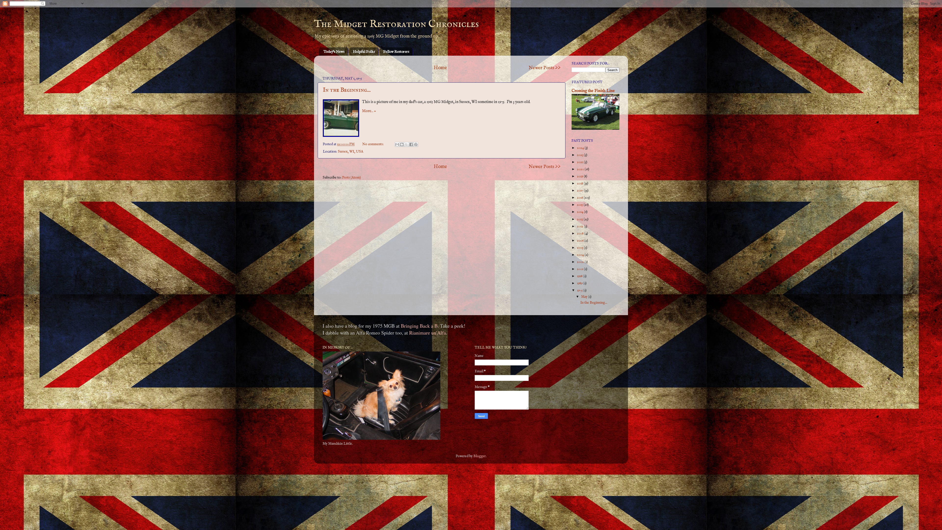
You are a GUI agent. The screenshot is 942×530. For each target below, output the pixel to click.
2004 (581, 255)
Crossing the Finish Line (593, 90)
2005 (580, 248)
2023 (580, 155)
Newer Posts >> (545, 68)
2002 (581, 262)
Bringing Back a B (419, 326)
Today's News (334, 51)
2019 (580, 176)
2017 (580, 190)
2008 (580, 233)
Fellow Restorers (396, 51)
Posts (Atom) (351, 177)
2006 (580, 240)
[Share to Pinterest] (415, 144)
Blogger (479, 456)
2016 (580, 197)
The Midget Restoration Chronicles (396, 24)
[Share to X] (406, 144)
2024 (581, 148)
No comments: (373, 144)
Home (440, 68)
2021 (580, 162)
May (584, 297)
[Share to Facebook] (411, 144)
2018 (580, 183)
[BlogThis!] (401, 144)
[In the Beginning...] (341, 118)
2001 (580, 269)
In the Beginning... (347, 90)
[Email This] (397, 144)
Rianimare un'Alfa (427, 332)
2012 (580, 226)
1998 (580, 276)
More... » (369, 111)
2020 (581, 169)
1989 (580, 283)
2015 (580, 205)
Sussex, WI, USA (350, 151)
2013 (580, 219)
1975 (580, 290)
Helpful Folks (364, 51)
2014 (580, 212)
